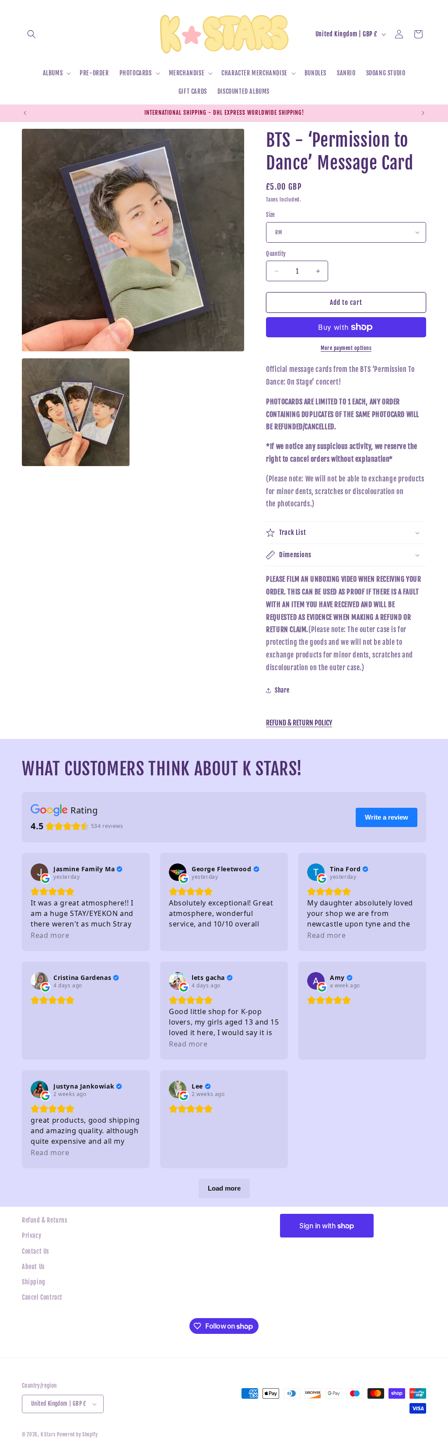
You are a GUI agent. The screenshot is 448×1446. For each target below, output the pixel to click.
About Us (33, 1266)
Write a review (386, 817)
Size (270, 214)
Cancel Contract (42, 1297)
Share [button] (282, 690)
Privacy (31, 1235)
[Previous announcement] (25, 113)
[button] (31, 34)
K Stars (48, 1435)
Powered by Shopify (77, 1435)
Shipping (34, 1282)
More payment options (346, 348)
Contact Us (35, 1251)
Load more (224, 1188)
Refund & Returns (45, 1220)
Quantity (276, 253)
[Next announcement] (423, 113)
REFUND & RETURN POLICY (299, 722)
